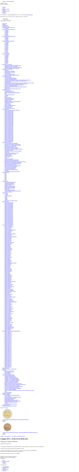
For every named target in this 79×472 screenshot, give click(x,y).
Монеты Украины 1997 (9, 113)
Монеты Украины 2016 (9, 131)
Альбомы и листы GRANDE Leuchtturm (12, 380)
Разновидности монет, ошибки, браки (9, 368)
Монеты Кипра (7, 267)
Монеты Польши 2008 (9, 206)
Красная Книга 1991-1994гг (10, 71)
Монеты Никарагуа (8, 285)
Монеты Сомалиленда (9, 306)
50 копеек (6, 49)
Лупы (6, 391)
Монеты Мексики (8, 278)
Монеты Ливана (8, 273)
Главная (4, 7)
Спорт (6, 157)
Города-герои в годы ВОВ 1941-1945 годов (13, 163)
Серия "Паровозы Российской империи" (12, 395)
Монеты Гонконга (8, 250)
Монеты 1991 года (8, 343)
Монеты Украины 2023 (9, 138)
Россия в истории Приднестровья (11, 166)
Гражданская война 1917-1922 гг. (11, 164)
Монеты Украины (6, 109)
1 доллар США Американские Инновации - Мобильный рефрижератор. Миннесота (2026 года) (20, 432)
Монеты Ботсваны (8, 237)
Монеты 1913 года (8, 337)
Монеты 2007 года (8, 349)
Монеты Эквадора (8, 325)
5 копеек (6, 33)
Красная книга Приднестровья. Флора (12, 160)
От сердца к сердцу (8, 90)
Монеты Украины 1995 (9, 111)
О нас (4, 8)
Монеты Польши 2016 (9, 214)
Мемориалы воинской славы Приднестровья (13, 162)
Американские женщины (9, 183)
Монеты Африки (8, 232)
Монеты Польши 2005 (9, 203)
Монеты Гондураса (8, 253)
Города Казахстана (8, 97)
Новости (4, 462)
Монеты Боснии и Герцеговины (10, 236)
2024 (5, 179)
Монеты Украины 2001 (9, 116)
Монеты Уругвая (8, 315)
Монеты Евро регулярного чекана (11, 200)
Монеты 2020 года (8, 361)
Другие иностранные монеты (8, 224)
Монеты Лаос (7, 272)
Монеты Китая (7, 266)
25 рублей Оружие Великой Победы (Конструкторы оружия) (16, 83)
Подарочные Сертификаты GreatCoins (10, 405)
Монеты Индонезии (8, 257)
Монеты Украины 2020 (9, 135)
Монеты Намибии (8, 282)
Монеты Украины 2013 (9, 128)
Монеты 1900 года (8, 334)
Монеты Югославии (8, 326)
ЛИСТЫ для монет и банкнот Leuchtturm (12, 385)
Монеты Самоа (7, 297)
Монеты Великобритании (9, 242)
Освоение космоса (8, 154)
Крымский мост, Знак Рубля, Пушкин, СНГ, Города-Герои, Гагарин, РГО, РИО (19, 82)
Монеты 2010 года (8, 352)
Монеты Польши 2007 (9, 205)
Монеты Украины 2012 (9, 127)
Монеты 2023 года (8, 364)
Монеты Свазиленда (8, 299)
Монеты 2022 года (8, 363)
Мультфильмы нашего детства (10, 398)
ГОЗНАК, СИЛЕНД (6, 394)
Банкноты (4, 369)
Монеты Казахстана (6, 89)
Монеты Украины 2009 (9, 124)
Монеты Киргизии (8, 268)
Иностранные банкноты (9, 371)
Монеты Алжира (8, 227)
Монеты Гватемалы (8, 248)
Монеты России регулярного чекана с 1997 (13, 88)
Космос (6, 96)
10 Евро (6, 198)
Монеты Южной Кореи (9, 328)
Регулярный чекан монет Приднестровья (12, 171)
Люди (6, 93)
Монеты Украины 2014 (9, 129)
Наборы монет (5, 25)
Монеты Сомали (8, 305)
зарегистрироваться (10, 1)
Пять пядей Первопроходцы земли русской (13, 401)
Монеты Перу (7, 293)
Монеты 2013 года (8, 355)
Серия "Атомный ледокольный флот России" (13, 397)
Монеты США (5, 181)
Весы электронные (8, 392)
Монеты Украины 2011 (9, 126)
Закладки (4, 468)
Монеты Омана (7, 288)
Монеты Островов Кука (9, 290)
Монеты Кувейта (8, 271)
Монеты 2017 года (8, 358)
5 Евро (6, 197)
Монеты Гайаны (8, 246)
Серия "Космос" (8, 396)
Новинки (4, 24)
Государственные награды (9, 98)
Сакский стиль (7, 103)
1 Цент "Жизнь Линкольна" (10, 189)
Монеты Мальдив (8, 277)
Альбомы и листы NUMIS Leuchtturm (11, 379)
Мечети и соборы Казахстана (10, 105)
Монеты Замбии (8, 255)
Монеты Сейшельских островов (10, 301)
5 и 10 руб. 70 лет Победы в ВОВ (11, 85)
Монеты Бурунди (8, 241)
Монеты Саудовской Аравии (10, 296)
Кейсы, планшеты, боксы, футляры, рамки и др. (13, 383)
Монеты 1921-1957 (6, 53)
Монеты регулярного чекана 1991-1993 (12, 75)
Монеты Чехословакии (9, 322)
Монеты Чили (7, 323)
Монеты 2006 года (8, 348)
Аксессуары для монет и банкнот (9, 374)
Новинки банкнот (8, 373)
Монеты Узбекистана (9, 313)
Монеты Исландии (8, 260)
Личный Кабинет (6, 466)
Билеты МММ (7, 372)
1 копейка (6, 30)
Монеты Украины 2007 (9, 122)
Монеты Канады (8, 264)
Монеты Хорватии (8, 320)
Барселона (6, 70)
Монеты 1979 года (8, 341)
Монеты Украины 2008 (9, 123)
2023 (5, 178)
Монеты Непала (8, 283)
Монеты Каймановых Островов (10, 262)
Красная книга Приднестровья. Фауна (12, 159)
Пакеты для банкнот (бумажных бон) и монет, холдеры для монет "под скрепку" (19, 390)
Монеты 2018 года (8, 359)
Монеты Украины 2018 (9, 133)
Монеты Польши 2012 (9, 210)
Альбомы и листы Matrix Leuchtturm (11, 381)
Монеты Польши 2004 (9, 202)
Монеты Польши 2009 (9, 207)
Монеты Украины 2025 (9, 140)
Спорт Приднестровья (9, 158)
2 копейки (6, 28)
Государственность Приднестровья (11, 143)
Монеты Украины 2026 (9, 141)
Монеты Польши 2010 (9, 208)
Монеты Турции (8, 312)
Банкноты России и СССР (9, 370)
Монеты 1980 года (8, 342)
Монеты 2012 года (8, 354)
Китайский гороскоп (8, 155)
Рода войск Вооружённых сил (10, 168)
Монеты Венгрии (8, 244)
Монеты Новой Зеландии (9, 286)
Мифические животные (9, 102)
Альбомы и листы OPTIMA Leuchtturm (12, 378)
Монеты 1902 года (8, 336)
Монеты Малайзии (8, 276)
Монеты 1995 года (8, 344)
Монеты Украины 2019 (9, 134)
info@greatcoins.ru (29, 14)
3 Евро (6, 196)
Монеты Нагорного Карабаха (10, 281)
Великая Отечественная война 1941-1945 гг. (13, 165)
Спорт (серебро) (8, 104)
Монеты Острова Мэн (9, 289)
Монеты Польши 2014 (9, 212)
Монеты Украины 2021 (9, 136)
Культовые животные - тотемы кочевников (12, 101)
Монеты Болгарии (8, 238)
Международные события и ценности (12, 148)
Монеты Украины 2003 (9, 118)
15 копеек (6, 35)
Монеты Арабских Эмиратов (10, 229)
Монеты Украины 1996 (9, 112)
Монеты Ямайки (8, 329)
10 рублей (6, 52)
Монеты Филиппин (8, 317)
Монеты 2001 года (8, 345)
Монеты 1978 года (8, 340)
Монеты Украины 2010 (9, 125)
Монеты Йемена (8, 261)
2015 (5, 175)
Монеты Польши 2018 (9, 216)
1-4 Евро (6, 193)
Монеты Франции (8, 319)
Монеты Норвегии (8, 287)
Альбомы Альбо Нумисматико (10, 376)
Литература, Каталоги (7, 393)
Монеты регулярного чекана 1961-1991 (12, 68)
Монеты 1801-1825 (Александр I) (9, 27)
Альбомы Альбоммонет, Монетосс (11, 377)
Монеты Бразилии (8, 240)
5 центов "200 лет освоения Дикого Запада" (13, 190)
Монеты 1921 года (8, 338)
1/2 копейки (7, 54)
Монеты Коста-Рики (8, 270)
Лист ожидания (5, 469)
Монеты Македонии (8, 275)
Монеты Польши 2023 (9, 221)
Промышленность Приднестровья (11, 147)
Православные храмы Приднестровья (12, 152)
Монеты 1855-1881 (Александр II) (9, 29)
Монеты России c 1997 (7, 76)
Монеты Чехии (7, 321)
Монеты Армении (8, 231)
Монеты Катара (7, 265)
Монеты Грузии (8, 252)
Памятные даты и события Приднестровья (12, 145)
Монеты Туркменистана (9, 311)
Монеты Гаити (7, 245)
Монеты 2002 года (8, 346)
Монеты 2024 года (8, 365)
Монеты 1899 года (8, 333)
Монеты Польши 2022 (9, 220)
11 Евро (6, 199)
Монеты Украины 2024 (9, 139)
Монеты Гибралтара (8, 249)
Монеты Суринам (8, 307)
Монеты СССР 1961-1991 (7, 64)
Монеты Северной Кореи (9, 300)
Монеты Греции (8, 251)
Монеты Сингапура (8, 303)
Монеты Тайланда (8, 309)
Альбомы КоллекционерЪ (9, 375)
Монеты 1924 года (8, 339)
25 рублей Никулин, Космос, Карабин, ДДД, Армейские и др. (16, 80)
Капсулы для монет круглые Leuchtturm (12, 387)
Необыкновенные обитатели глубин (11, 400)
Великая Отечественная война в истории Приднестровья (15, 161)
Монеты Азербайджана (9, 226)
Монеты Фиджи (8, 316)
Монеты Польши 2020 (9, 218)
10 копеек (6, 34)
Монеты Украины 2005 (9, 120)
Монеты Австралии (8, 225)
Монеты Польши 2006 (9, 204)
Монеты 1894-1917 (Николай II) (8, 41)
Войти (4, 1)
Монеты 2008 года (8, 350)
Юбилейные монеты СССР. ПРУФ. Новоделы (13, 67)
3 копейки (6, 32)
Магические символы (9, 106)
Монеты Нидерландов (9, 284)
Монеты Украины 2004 (9, 119)
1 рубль (6, 50)
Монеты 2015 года (8, 356)
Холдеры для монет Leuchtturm (10, 389)
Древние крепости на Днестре (10, 153)
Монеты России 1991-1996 (7, 69)
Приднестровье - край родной (10, 146)
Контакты (4, 12)
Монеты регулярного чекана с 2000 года (12, 110)
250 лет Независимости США (10, 182)
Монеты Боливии (8, 239)
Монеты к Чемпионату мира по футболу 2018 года (14, 84)
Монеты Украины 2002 (9, 117)
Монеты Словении (8, 304)
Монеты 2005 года (8, 347)
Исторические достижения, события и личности (13, 149)
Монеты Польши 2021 (9, 219)
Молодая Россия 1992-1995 (10, 72)
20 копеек (6, 48)
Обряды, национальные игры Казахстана (12, 92)
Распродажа (5, 23)
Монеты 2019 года (8, 360)
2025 (5, 180)
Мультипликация (8, 81)
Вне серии (7, 170)
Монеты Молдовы (8, 279)
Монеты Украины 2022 (9, 137)
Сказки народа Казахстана (9, 94)
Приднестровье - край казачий (10, 167)
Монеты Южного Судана (9, 327)
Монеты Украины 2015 (9, 130)
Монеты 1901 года (8, 335)
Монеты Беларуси (6, 172)
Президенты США (8, 185)
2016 (5, 176)
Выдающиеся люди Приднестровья (11, 169)
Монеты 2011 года (8, 353)
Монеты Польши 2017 (9, 215)
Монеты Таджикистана (9, 308)
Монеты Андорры (8, 228)
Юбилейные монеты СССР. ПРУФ (11, 66)
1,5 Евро (6, 194)
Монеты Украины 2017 (9, 132)
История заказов (6, 467)
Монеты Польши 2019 (9, 217)
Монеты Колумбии (8, 269)
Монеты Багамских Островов (10, 233)
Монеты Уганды (8, 314)
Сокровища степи (8, 100)
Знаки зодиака (7, 156)
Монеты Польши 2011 (9, 209)
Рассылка (4, 470)
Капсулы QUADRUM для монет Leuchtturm (13, 388)
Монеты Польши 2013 (9, 211)
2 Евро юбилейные (8, 195)
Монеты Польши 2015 (9, 213)
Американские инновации (10, 184)
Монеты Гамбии (8, 247)
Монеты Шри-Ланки (8, 324)
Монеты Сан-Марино (9, 298)
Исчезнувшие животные (9, 399)
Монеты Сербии (8, 302)
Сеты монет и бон (6, 26)
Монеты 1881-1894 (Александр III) (9, 36)
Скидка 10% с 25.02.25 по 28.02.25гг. (18, 436)
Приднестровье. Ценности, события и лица (13, 144)
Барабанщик (7, 188)
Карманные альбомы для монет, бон (11, 382)
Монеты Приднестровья (7, 142)
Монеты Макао (7, 274)
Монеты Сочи (7, 87)
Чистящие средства (6, 404)
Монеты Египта (8, 254)
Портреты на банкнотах (9, 99)
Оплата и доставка (6, 9)
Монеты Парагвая (8, 292)
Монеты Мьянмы (8, 280)
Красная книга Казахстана (9, 91)
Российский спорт (8, 77)
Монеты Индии (7, 256)
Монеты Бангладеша (8, 234)
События (6, 95)
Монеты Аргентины (8, 230)
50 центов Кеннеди (8, 191)
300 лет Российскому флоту (10, 74)
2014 (5, 174)
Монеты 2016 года (8, 357)
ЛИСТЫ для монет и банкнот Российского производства (15, 384)
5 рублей (6, 51)
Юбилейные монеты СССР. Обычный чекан (13, 65)
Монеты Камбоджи (8, 263)
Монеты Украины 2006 (9, 121)
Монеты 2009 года (8, 351)
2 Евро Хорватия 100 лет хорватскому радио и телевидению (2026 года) (16, 419)
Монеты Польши (6, 201)
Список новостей (7, 436)
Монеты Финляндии (8, 318)
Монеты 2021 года (8, 362)
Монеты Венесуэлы (8, 243)
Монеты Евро (5, 192)
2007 (5, 173)
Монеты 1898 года (8, 332)
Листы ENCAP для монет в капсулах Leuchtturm (13, 386)
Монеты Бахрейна (8, 235)
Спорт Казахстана (8, 107)
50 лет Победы (7, 73)
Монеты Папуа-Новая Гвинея (10, 291)
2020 (5, 177)
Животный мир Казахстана (10, 108)
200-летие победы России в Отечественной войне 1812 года (16, 86)
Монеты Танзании (8, 310)
